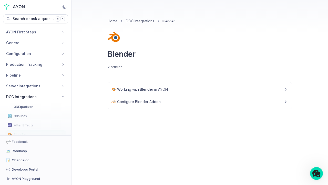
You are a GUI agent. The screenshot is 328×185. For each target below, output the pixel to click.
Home (113, 21)
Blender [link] (168, 21)
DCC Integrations (140, 21)
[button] (316, 173)
